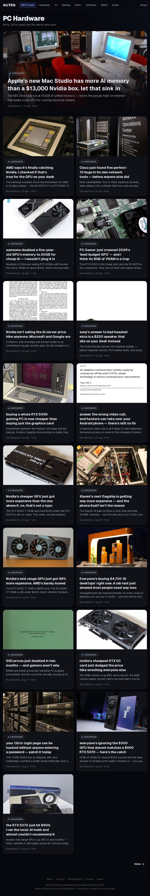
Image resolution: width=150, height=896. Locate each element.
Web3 (104, 5)
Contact (60, 879)
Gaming (66, 5)
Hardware (44, 5)
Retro (78, 5)
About (143, 5)
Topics (99, 879)
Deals (115, 5)
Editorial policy (75, 879)
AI (56, 5)
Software (91, 5)
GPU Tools (27, 5)
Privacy (89, 879)
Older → (139, 864)
